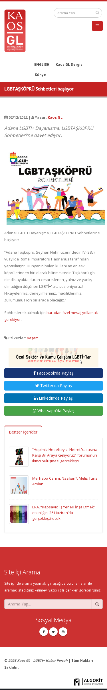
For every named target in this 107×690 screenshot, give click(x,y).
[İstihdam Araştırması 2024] (53, 355)
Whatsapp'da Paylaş (55, 410)
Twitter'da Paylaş (55, 385)
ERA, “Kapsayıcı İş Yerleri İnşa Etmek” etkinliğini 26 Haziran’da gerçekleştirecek (63, 512)
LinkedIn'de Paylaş (55, 398)
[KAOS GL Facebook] (43, 631)
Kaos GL (55, 117)
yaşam (33, 337)
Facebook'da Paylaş (55, 373)
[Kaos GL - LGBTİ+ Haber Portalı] (17, 30)
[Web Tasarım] (88, 681)
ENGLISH (41, 64)
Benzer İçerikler (23, 432)
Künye (40, 74)
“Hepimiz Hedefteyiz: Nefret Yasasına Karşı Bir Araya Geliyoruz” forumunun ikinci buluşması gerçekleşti (64, 455)
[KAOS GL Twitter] (53, 631)
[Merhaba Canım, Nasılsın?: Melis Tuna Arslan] (18, 484)
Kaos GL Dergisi (70, 64)
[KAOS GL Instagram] (63, 631)
